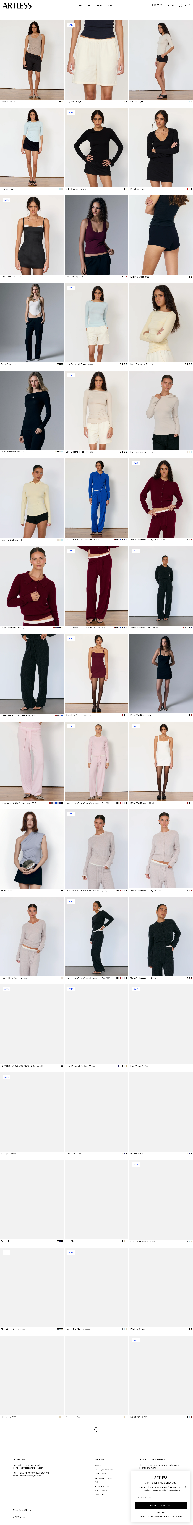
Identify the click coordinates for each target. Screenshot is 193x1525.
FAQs (110, 5)
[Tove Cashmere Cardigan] (161, 848)
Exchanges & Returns (104, 1469)
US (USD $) (157, 5)
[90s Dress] (32, 1375)
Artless (22, 1517)
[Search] (180, 5)
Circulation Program (103, 1478)
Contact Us (99, 1495)
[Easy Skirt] (96, 1199)
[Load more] (96, 1429)
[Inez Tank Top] (96, 235)
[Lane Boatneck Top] (161, 322)
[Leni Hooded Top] (161, 410)
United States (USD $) (21, 1510)
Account (171, 5)
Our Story (99, 5)
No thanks (161, 1512)
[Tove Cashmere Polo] (32, 586)
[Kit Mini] (32, 849)
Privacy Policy (101, 1490)
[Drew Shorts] (32, 60)
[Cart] (187, 5)
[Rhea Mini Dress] (161, 673)
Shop (89, 5)
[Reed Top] (161, 147)
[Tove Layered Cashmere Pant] (96, 498)
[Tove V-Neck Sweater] (32, 936)
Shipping (98, 1465)
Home (80, 5)
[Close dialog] (188, 1473)
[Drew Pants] (32, 322)
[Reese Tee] (96, 1112)
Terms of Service (102, 1486)
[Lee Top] (161, 60)
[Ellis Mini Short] (161, 235)
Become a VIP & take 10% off (160, 1505)
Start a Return (100, 1474)
